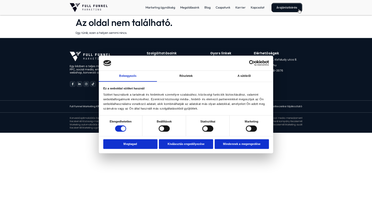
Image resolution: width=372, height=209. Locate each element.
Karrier (240, 7)
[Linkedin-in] (79, 84)
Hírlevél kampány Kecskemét (286, 121)
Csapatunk (223, 7)
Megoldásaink (189, 7)
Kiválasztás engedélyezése (186, 144)
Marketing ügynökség (160, 7)
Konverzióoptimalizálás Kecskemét (89, 118)
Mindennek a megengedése (241, 144)
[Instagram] (86, 84)
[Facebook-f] (73, 84)
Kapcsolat (257, 7)
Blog (207, 7)
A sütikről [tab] (244, 75)
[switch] (164, 129)
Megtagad (130, 144)
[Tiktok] (93, 84)
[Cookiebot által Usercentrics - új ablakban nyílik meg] (252, 63)
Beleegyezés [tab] (127, 75)
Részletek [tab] (186, 75)
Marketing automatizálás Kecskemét (90, 124)
